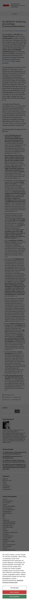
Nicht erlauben (14, 592)
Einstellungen (14, 588)
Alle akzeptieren (14, 596)
